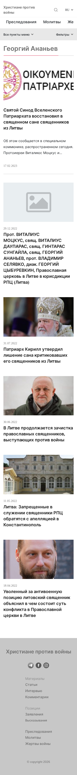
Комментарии (37, 697)
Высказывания (36, 720)
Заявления (34, 714)
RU (67, 10)
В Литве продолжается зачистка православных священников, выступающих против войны (38, 433)
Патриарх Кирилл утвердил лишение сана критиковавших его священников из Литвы (35, 355)
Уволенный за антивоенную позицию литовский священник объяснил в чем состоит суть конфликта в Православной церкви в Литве (36, 603)
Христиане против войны (19, 10)
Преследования (21, 22)
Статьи (31, 684)
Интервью (33, 691)
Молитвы (52, 22)
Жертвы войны (37, 744)
